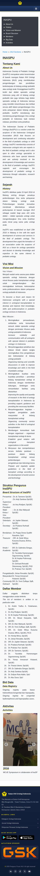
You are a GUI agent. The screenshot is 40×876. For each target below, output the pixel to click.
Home (5, 52)
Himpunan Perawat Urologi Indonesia (15, 827)
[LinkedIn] (11, 871)
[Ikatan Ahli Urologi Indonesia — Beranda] (20, 3)
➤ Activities (8, 43)
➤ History (7, 27)
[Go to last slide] (6, 744)
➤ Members (8, 36)
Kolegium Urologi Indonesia (11, 819)
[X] (25, 871)
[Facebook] (20, 871)
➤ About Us (8, 24)
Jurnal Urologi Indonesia (10, 823)
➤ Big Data (8, 40)
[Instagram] (15, 871)
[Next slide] (34, 744)
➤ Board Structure (10, 33)
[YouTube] (29, 871)
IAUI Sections (15, 52)
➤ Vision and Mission (12, 30)
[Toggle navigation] (36, 8)
